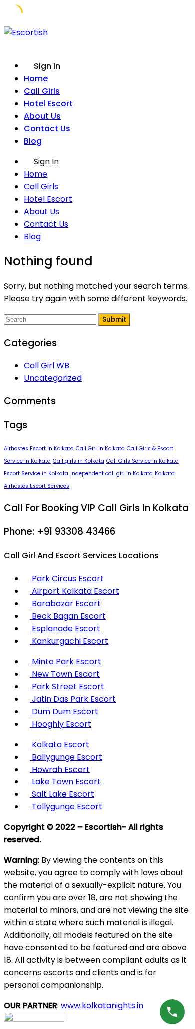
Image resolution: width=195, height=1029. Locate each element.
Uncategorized (53, 378)
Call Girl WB (47, 365)
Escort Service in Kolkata (36, 473)
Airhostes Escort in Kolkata (39, 448)
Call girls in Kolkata (78, 461)
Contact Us (47, 128)
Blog (33, 141)
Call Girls (42, 91)
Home (36, 78)
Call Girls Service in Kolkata (142, 461)
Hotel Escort (48, 103)
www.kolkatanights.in (102, 1005)
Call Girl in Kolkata (100, 448)
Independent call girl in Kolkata (111, 473)
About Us (42, 116)
